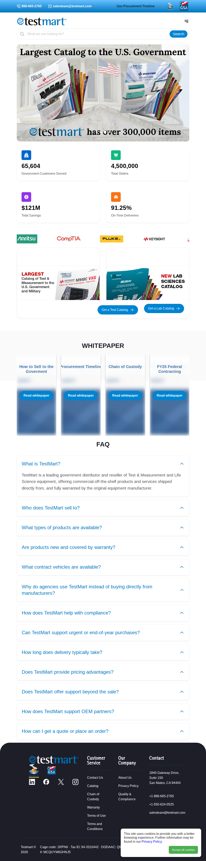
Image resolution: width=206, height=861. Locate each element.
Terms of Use (96, 815)
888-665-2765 (32, 6)
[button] (97, 132)
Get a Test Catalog (115, 309)
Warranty (93, 807)
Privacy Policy (152, 841)
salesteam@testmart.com (72, 6)
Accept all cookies (183, 849)
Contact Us (95, 777)
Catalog (92, 786)
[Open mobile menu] (186, 21)
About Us (125, 777)
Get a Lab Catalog (161, 308)
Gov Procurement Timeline (136, 6)
